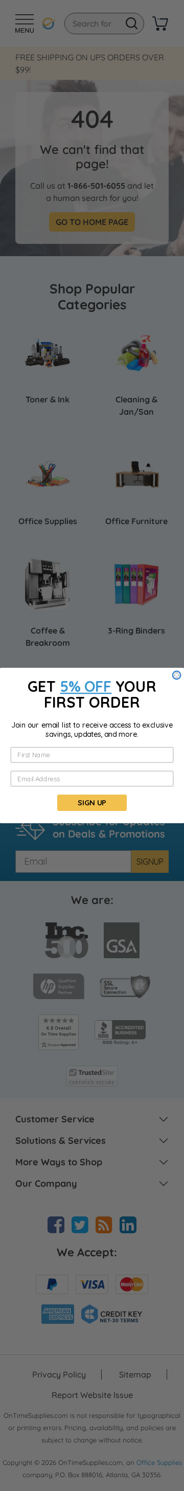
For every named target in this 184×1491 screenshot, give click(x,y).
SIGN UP (92, 802)
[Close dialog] (177, 675)
